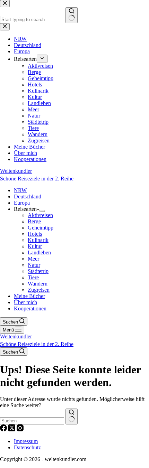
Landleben (39, 252)
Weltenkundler (36, 174)
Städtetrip (38, 271)
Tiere (33, 277)
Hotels (35, 234)
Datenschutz (27, 447)
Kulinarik (38, 240)
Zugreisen (39, 290)
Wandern (37, 284)
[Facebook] (4, 429)
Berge (34, 221)
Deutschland (27, 196)
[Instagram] (20, 429)
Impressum (26, 441)
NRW (20, 190)
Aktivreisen (40, 215)
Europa (22, 203)
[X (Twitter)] (12, 429)
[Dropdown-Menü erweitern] (42, 211)
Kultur (35, 246)
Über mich (25, 302)
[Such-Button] (71, 416)
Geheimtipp (40, 228)
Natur (34, 265)
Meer (33, 259)
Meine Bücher (29, 296)
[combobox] (32, 420)
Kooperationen (30, 308)
